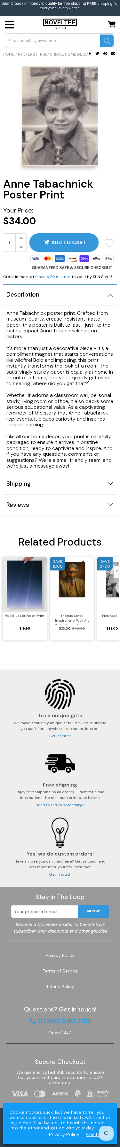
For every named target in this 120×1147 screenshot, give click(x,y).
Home (8, 54)
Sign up (93, 911)
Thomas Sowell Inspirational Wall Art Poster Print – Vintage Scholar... (72, 619)
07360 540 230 (64, 1021)
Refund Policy (60, 986)
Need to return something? (60, 805)
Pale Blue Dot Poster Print (24, 616)
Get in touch (60, 874)
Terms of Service (60, 971)
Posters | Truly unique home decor (54, 54)
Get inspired (60, 736)
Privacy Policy (60, 955)
